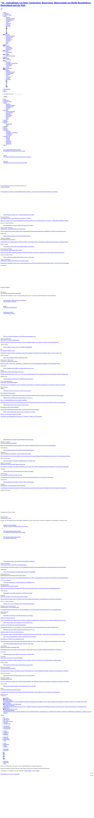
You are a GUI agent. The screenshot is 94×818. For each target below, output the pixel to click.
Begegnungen (9, 39)
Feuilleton (8, 21)
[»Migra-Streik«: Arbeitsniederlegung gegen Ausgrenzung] (18, 225)
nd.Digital (8, 62)
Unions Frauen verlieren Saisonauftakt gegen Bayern (12, 371)
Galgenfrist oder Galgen (6, 518)
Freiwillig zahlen (7, 723)
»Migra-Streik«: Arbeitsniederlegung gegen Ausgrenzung (13, 229)
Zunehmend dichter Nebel (6, 679)
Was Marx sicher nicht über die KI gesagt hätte (11, 293)
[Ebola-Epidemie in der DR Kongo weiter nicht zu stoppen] (19, 571)
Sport (7, 22)
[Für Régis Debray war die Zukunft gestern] (19, 603)
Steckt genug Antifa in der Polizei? (8, 668)
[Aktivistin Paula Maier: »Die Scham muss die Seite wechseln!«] (17, 593)
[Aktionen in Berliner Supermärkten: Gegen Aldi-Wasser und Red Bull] (19, 450)
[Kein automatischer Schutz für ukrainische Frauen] (18, 471)
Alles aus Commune (10, 55)
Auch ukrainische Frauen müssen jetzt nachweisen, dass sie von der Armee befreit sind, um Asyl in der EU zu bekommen (27, 477)
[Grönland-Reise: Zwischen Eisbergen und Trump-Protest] (18, 482)
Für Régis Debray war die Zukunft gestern (10, 607)
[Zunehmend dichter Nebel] (19, 675)
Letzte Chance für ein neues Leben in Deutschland (12, 657)
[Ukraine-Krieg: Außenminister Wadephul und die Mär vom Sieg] (18, 257)
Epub (7, 720)
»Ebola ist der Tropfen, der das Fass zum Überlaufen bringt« (14, 564)
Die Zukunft (6, 749)
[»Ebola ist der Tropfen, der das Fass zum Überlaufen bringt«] (19, 561)
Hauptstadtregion (9, 19)
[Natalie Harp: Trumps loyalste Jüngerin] (18, 378)
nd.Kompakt (8, 47)
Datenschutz (6, 738)
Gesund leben (9, 52)
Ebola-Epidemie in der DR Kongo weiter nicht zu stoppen (13, 575)
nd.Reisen (5, 746)
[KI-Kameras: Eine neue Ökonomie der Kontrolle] (19, 246)
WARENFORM (27, 770)
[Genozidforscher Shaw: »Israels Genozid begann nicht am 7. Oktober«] (18, 214)
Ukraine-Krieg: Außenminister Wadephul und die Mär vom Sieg (14, 260)
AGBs (7, 67)
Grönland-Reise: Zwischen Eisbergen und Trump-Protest (13, 485)
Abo (1, 8)
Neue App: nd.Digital (8, 721)
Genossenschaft (6, 89)
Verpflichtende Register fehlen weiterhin (9, 586)
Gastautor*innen (6, 727)
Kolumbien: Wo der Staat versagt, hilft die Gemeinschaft (13, 464)
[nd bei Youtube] (6, 33)
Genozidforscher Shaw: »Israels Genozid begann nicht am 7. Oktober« (16, 218)
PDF (4, 720)
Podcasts (8, 24)
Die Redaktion (6, 726)
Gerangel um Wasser (5, 187)
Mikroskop (8, 38)
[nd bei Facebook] (6, 31)
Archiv (4, 743)
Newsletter (8, 26)
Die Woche (8, 23)
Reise (7, 43)
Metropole (8, 40)
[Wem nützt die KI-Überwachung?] (17, 236)
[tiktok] (6, 85)
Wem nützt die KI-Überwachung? (8, 239)
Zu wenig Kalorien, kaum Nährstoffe (9, 443)
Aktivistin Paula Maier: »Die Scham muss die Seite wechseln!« (14, 596)
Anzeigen (5, 733)
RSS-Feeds (5, 750)
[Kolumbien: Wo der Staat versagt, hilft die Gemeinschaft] (19, 460)
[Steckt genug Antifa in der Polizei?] (18, 664)
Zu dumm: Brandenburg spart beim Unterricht (11, 689)
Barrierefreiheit (6, 739)
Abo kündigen (6, 718)
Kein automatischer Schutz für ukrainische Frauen (11, 475)
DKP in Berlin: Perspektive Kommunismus (10, 340)
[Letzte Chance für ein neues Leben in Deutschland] (19, 654)
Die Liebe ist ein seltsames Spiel (8, 350)
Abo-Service (9, 65)
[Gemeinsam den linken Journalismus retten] (18, 643)
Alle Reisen (8, 59)
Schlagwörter (6, 744)
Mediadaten (5, 734)
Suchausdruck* (6, 94)
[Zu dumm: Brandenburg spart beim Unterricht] (19, 686)
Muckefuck (8, 49)
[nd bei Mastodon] (6, 27)
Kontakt (5, 731)
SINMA (37, 770)
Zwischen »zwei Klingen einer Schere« (9, 361)
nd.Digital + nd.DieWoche (12, 63)
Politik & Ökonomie (10, 18)
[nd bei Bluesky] (6, 28)
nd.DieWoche (9, 64)
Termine (5, 57)
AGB (4, 740)
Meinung (8, 17)
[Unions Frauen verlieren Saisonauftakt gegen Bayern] (18, 368)
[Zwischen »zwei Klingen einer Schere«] (15, 357)
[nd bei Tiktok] (6, 32)
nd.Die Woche (9, 48)
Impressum (5, 737)
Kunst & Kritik (9, 37)
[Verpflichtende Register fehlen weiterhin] (19, 582)
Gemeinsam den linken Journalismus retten (10, 647)
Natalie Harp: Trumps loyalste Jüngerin (9, 382)
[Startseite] (47, 4)
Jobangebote (6, 732)
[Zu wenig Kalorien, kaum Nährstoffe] (18, 439)
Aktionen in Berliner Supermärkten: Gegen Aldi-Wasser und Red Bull (16, 453)
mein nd (5, 91)
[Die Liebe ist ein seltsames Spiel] (17, 347)
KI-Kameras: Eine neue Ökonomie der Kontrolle (11, 250)
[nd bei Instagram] (6, 29)
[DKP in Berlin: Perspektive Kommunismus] (19, 336)
